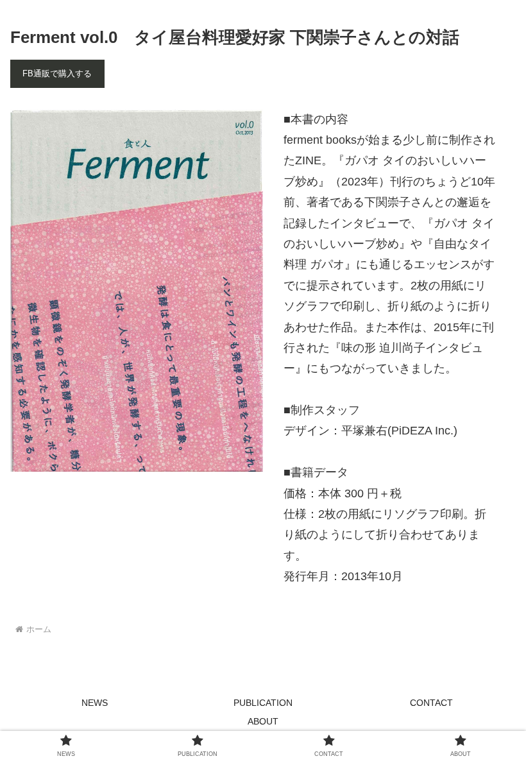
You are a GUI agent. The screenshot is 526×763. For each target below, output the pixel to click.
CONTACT (431, 703)
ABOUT (263, 721)
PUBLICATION (263, 703)
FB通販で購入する (57, 73)
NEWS (94, 703)
